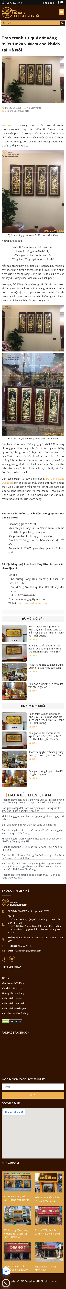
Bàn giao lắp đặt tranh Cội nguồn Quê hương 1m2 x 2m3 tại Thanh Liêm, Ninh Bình (33, 857)
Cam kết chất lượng (11, 988)
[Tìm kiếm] (62, 23)
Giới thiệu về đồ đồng (13, 983)
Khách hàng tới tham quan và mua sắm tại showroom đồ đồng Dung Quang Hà (31, 840)
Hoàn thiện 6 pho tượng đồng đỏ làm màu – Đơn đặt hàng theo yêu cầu (31, 876)
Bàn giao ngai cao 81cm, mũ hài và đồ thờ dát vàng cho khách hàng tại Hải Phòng (32, 832)
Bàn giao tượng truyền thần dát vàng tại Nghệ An (45, 685)
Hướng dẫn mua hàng (13, 993)
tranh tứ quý (13, 125)
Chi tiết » (32, 639)
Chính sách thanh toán (13, 1003)
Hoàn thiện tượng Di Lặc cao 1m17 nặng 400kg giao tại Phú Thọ (32, 848)
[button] (61, 12)
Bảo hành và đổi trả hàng (15, 1013)
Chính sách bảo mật (12, 998)
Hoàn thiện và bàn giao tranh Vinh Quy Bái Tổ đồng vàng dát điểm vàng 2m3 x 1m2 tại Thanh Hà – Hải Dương (46, 631)
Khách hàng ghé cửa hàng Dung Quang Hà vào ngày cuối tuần (45, 666)
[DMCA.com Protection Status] (12, 1022)
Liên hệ (5, 978)
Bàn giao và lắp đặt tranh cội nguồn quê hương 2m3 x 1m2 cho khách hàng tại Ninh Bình (44, 648)
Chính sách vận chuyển (14, 1008)
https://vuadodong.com (33, 603)
